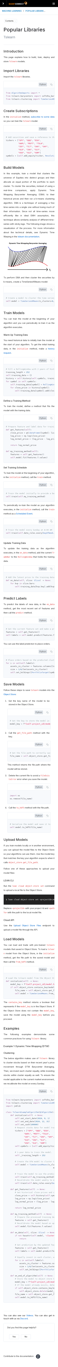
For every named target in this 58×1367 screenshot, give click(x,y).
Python (43, 84)
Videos (29, 1315)
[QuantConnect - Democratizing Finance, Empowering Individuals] (18, 4)
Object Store (10, 694)
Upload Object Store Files (27, 925)
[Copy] (51, 84)
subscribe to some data (42, 116)
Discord (24, 1318)
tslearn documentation (28, 236)
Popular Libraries (35, 11)
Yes (14, 1336)
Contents (9, 21)
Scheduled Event (24, 513)
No (26, 1336)
